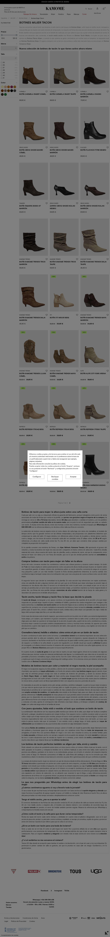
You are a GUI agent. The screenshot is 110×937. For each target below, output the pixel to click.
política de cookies (58, 464)
